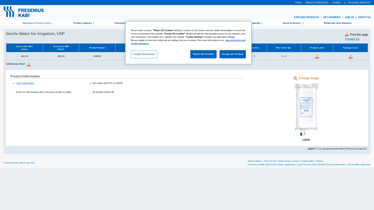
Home (298, 2)
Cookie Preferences (144, 54)
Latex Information (25, 83)
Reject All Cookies (203, 54)
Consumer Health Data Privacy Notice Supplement (271, 164)
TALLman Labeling (250, 23)
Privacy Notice (255, 161)
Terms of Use (270, 161)
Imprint (320, 161)
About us (364, 17)
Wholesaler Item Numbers (338, 23)
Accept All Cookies (232, 54)
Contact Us (352, 38)
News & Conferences (317, 2)
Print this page (359, 34)
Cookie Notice (308, 161)
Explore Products (306, 17)
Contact (336, 2)
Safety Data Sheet (15, 64)
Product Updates (82, 23)
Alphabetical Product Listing (36, 23)
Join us (349, 17)
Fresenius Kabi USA (359, 2)
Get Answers (331, 17)
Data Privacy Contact (289, 161)
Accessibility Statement (359, 164)
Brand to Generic (292, 23)
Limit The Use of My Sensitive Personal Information (322, 164)
